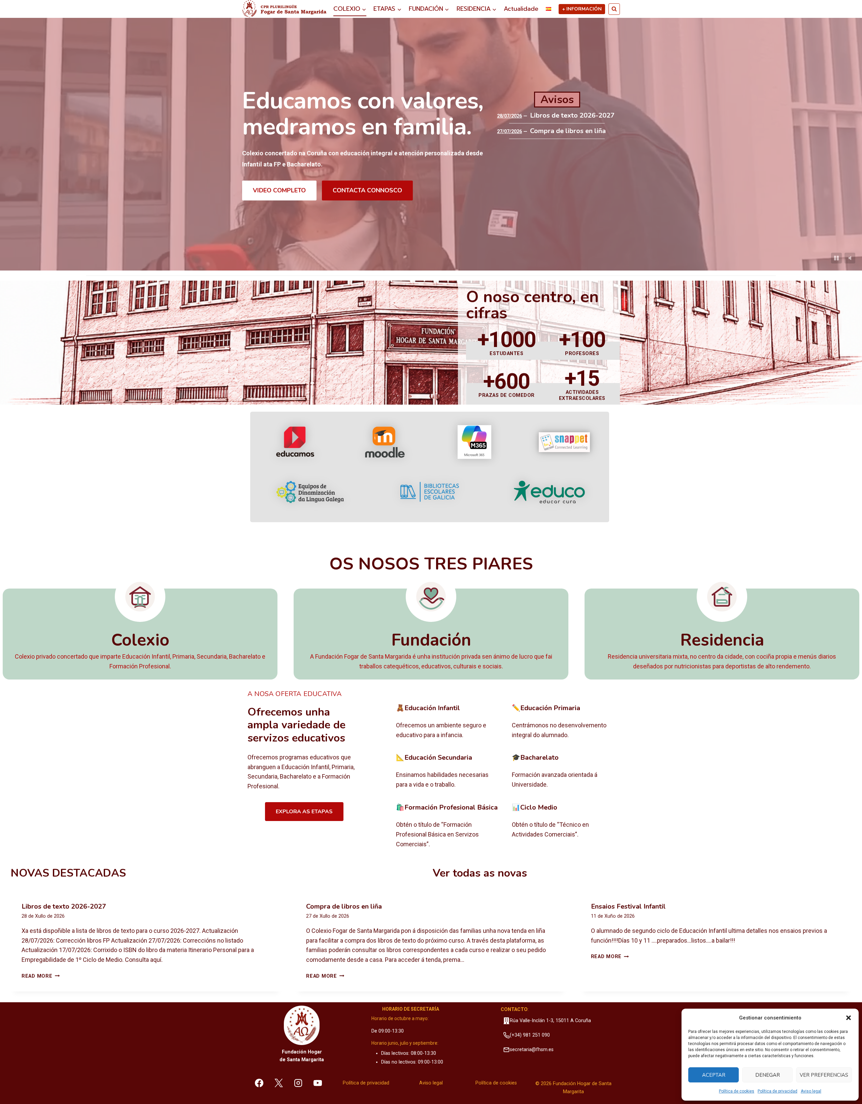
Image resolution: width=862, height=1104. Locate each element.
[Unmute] (849, 258)
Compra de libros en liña (568, 131)
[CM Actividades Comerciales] (564, 826)
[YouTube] (317, 1082)
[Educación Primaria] (564, 722)
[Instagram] (298, 1082)
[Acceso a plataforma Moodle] (384, 442)
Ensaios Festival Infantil (628, 906)
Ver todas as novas (480, 873)
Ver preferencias (824, 1075)
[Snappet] (564, 442)
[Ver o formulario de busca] (614, 9)
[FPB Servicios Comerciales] (448, 826)
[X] (278, 1082)
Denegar (767, 1075)
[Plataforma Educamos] (295, 442)
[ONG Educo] (549, 492)
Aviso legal (811, 1091)
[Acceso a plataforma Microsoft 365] (474, 442)
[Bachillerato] (564, 771)
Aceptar (713, 1075)
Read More (41, 976)
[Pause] (836, 258)
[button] (848, 1017)
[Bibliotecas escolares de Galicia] (429, 491)
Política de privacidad (777, 1091)
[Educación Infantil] (448, 722)
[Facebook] (259, 1082)
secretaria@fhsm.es (532, 1049)
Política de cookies (736, 1091)
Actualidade (521, 8)
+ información (582, 8)
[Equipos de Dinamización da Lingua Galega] (310, 492)
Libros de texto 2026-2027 (572, 115)
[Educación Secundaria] (448, 771)
